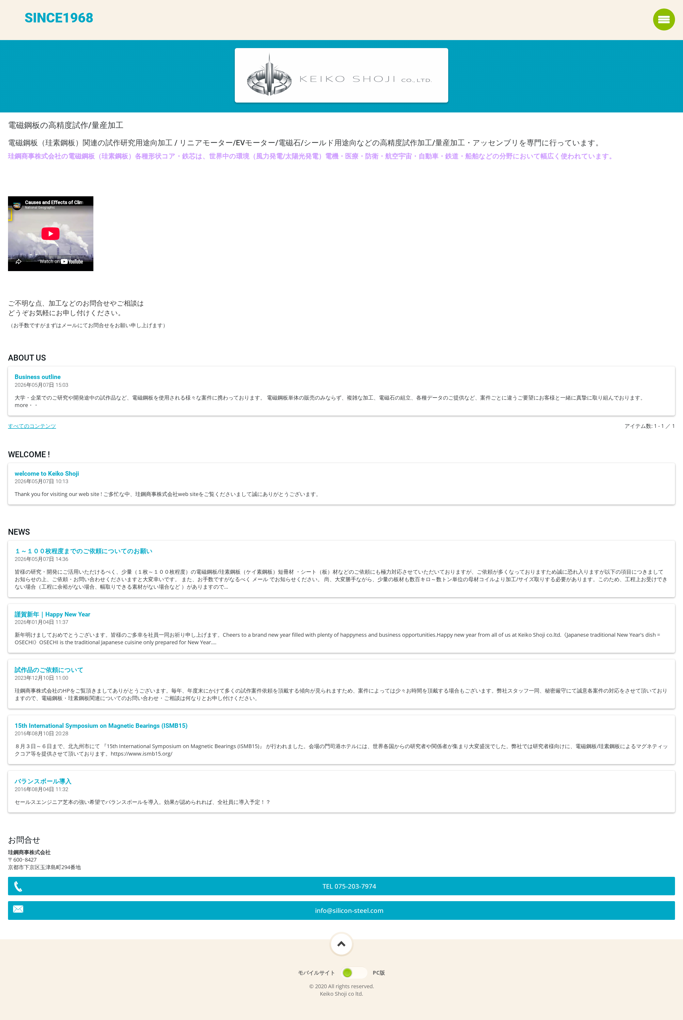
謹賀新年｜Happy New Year (52, 614)
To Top (341, 944)
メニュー (664, 19)
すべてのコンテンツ (32, 425)
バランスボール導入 (43, 781)
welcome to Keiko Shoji (47, 473)
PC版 (379, 972)
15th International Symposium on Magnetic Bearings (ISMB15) (101, 725)
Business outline (38, 377)
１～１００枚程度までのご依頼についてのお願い (84, 551)
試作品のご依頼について (49, 670)
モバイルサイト (316, 972)
